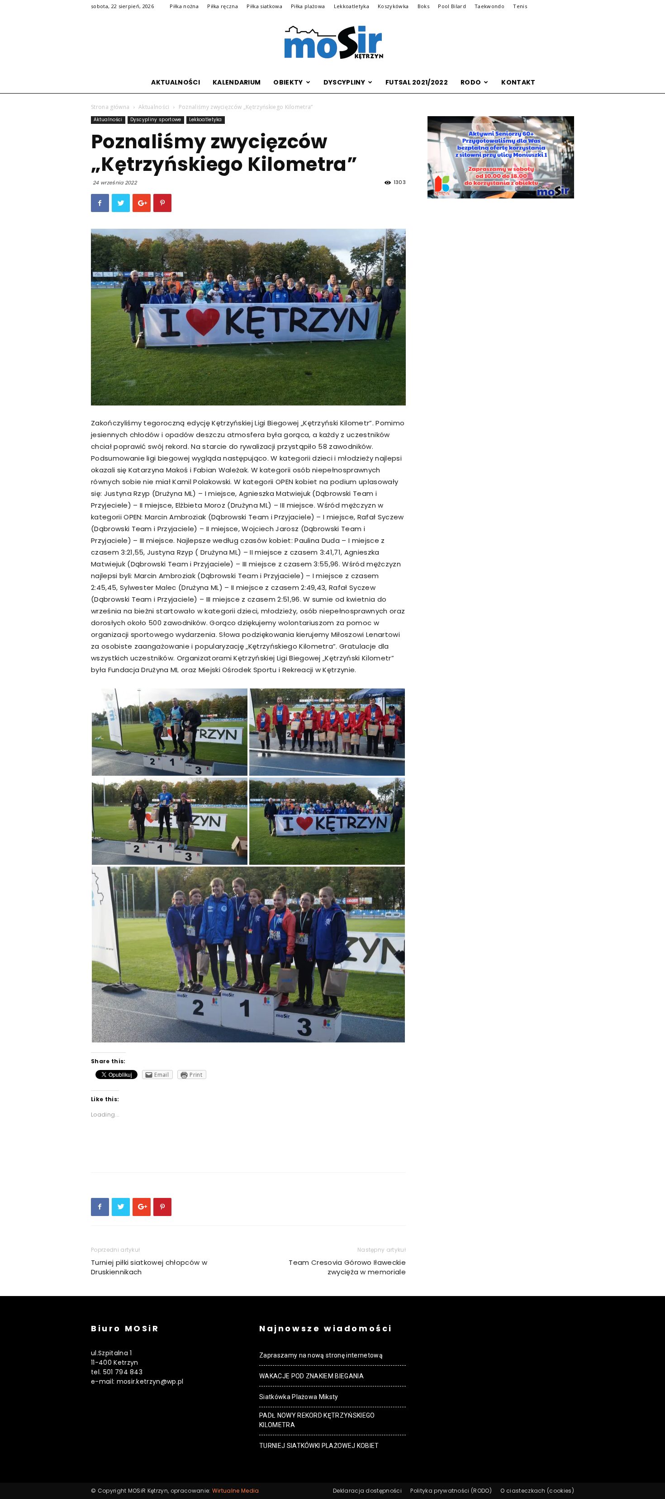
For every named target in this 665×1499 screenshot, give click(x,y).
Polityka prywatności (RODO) (451, 1490)
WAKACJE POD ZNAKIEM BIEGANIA (311, 1376)
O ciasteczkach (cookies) (537, 1490)
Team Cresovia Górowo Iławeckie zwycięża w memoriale (347, 1267)
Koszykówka (393, 6)
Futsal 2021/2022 (416, 82)
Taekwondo (489, 6)
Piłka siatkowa (264, 6)
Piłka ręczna (222, 6)
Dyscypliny (344, 82)
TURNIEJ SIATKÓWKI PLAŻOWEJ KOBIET (319, 1445)
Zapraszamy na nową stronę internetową (321, 1355)
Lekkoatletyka (351, 6)
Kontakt (518, 82)
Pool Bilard (452, 6)
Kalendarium (237, 82)
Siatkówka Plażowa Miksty (298, 1396)
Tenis (520, 6)
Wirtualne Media (235, 1490)
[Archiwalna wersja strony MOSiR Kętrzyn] (332, 42)
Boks (423, 6)
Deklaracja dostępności (367, 1490)
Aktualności (175, 82)
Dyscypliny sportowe (155, 119)
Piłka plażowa (308, 6)
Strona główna (110, 107)
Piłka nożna (184, 6)
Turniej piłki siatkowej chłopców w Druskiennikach (149, 1267)
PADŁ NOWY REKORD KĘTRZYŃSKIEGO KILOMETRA (317, 1420)
